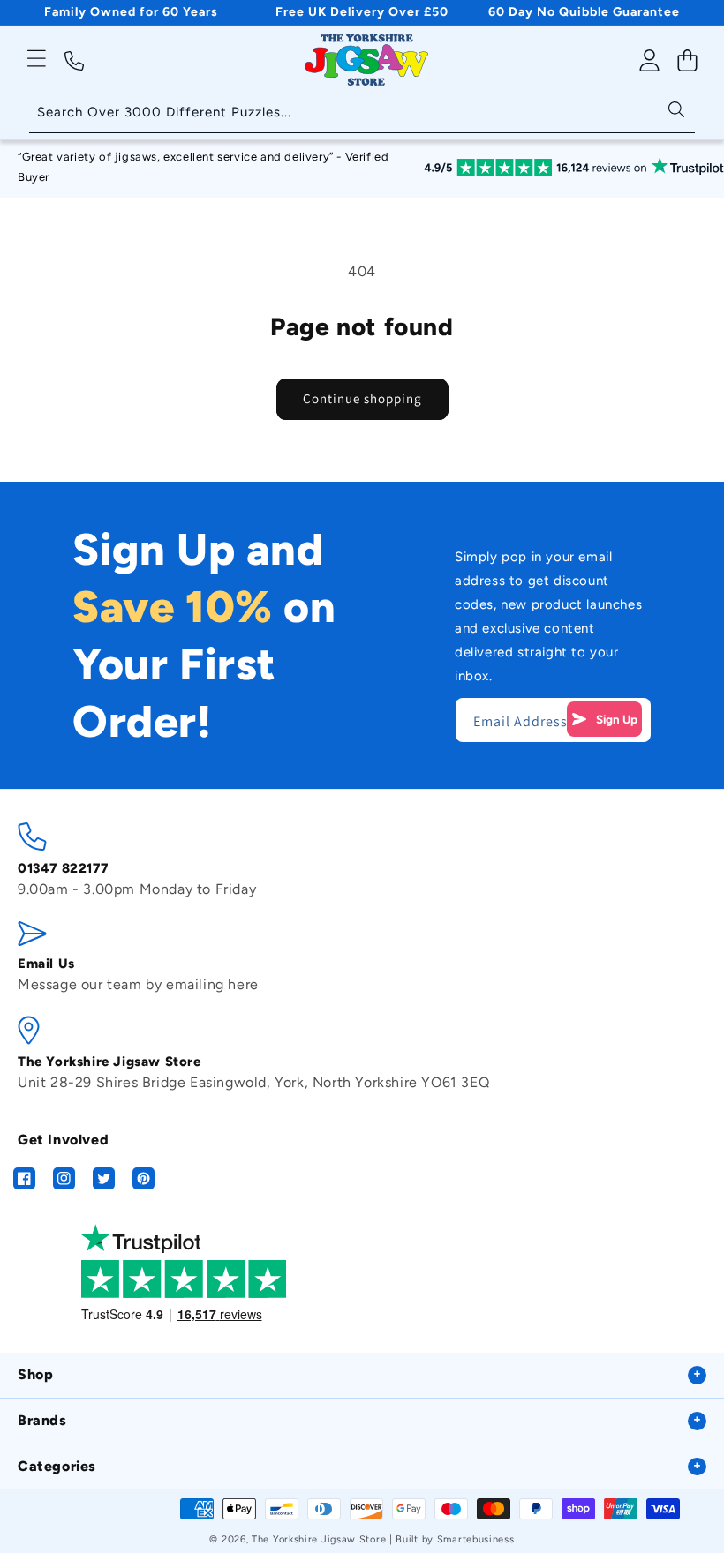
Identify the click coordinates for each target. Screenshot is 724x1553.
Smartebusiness (476, 1539)
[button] (37, 58)
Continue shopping (362, 398)
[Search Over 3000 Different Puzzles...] (675, 108)
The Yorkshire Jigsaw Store (319, 1539)
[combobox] (362, 113)
